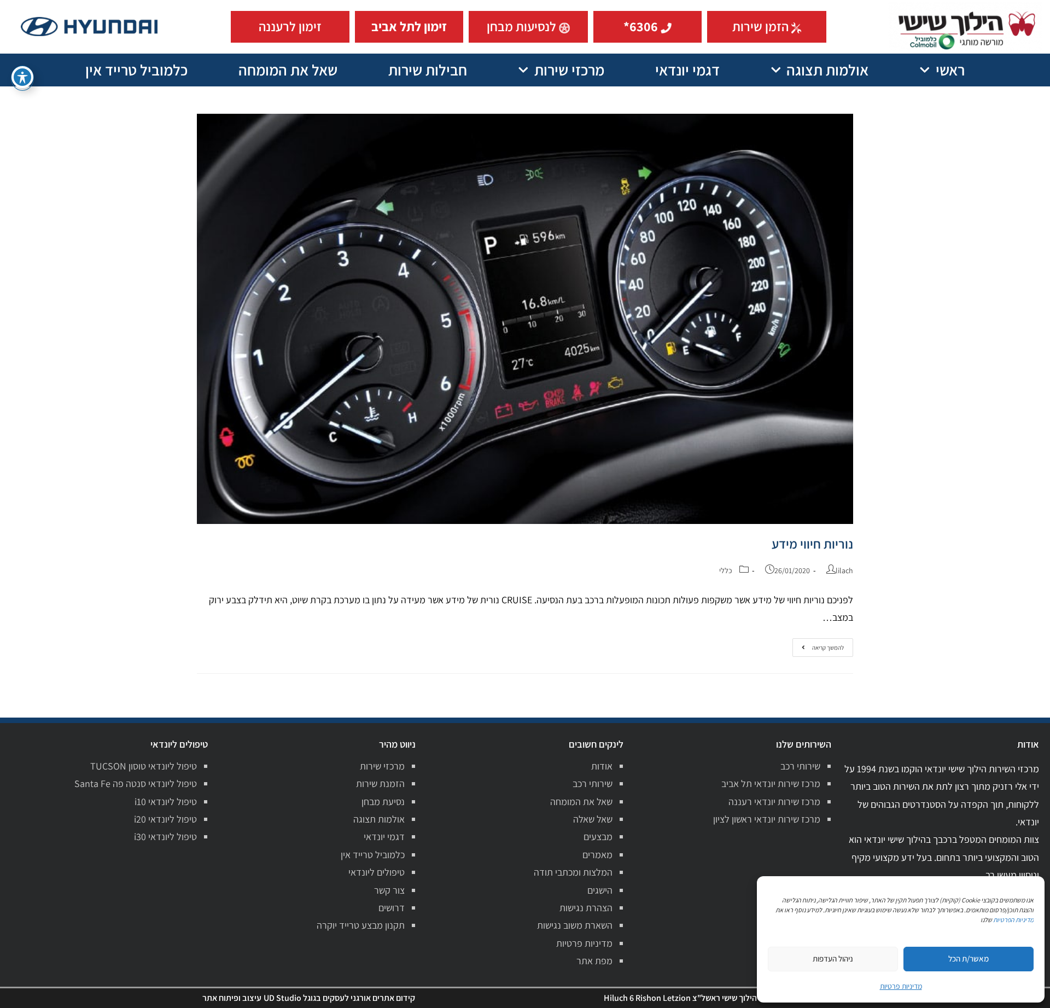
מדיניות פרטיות (584, 943)
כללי (725, 570)
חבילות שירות (427, 70)
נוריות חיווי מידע (812, 543)
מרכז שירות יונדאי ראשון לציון (766, 819)
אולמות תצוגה (827, 70)
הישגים (599, 890)
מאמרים (597, 854)
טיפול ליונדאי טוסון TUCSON (143, 766)
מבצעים (598, 836)
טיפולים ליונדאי (376, 872)
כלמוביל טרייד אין (136, 70)
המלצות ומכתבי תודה (573, 872)
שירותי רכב (800, 766)
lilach (844, 570)
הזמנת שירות (380, 783)
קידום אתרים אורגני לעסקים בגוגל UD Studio (339, 998)
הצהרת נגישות (585, 907)
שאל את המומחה (287, 70)
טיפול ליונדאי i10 (166, 801)
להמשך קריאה (820, 644)
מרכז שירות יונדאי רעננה (774, 801)
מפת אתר (594, 960)
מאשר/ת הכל (968, 958)
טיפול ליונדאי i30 (165, 836)
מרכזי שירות (569, 70)
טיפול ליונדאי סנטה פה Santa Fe (135, 783)
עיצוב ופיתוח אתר (231, 998)
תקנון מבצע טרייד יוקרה (361, 925)
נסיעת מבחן (383, 801)
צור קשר (389, 890)
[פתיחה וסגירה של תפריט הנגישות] (22, 77)
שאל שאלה (592, 819)
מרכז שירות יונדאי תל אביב (770, 783)
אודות (601, 766)
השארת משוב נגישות (574, 925)
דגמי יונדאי (687, 70)
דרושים (391, 907)
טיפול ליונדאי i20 (165, 819)
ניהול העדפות (833, 958)
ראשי (950, 70)
